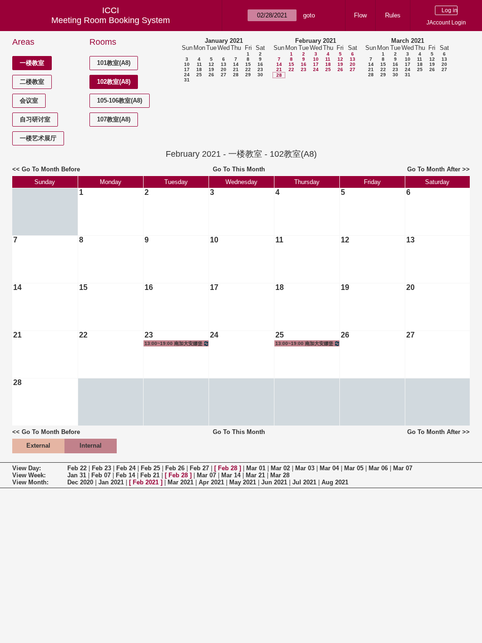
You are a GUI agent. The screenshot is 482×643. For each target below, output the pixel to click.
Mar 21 (255, 475)
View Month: (30, 482)
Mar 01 (255, 468)
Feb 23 (101, 468)
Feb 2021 (146, 482)
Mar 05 (353, 468)
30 (260, 74)
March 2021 (407, 40)
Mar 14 (231, 475)
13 (223, 64)
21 (236, 69)
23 (260, 69)
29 (248, 74)
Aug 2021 (334, 482)
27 (223, 74)
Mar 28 (279, 475)
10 (187, 64)
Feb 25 (150, 468)
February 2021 (315, 40)
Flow (360, 15)
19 (211, 69)
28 (236, 74)
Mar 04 (329, 468)
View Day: (26, 468)
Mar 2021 (180, 482)
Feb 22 (77, 468)
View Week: (29, 475)
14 (236, 64)
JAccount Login (446, 22)
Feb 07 (101, 475)
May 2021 (242, 482)
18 (199, 69)
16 (260, 64)
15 (248, 64)
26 (211, 74)
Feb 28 (227, 468)
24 (187, 74)
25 (199, 74)
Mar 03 (304, 468)
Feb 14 (125, 475)
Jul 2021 (304, 482)
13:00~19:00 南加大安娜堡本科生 (173, 343)
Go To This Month (239, 169)
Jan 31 (76, 475)
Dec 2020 (80, 482)
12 (211, 64)
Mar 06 (378, 468)
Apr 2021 (211, 482)
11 (199, 64)
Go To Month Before (51, 169)
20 (223, 69)
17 (187, 69)
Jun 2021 (274, 482)
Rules (393, 15)
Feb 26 (175, 468)
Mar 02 (280, 468)
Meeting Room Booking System (110, 20)
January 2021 (224, 40)
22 (248, 69)
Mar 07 (402, 468)
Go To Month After (433, 169)
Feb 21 (150, 475)
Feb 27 (199, 468)
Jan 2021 (111, 482)
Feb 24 (126, 468)
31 (187, 79)
